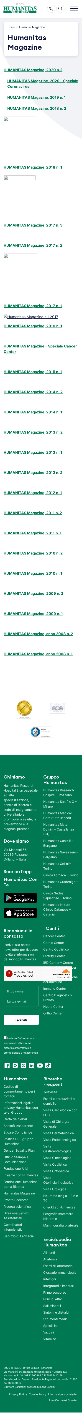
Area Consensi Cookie (63, 1400)
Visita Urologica (54, 1189)
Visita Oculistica (55, 1164)
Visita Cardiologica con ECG (60, 1112)
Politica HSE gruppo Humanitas (18, 1141)
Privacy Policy (18, 1394)
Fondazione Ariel (16, 1168)
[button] (74, 9)
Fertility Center (54, 956)
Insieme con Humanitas (21, 1175)
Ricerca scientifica (17, 1206)
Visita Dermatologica (58, 1133)
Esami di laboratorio (57, 1266)
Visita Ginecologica (57, 1158)
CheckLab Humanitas (59, 1207)
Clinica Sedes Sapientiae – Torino (57, 895)
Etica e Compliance (18, 1132)
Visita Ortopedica (56, 1171)
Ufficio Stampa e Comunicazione (16, 1159)
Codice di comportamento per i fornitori (19, 1091)
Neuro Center (53, 1006)
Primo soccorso (54, 1292)
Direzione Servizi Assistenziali (16, 1215)
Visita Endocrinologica (59, 1140)
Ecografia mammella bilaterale (58, 1216)
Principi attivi (52, 1299)
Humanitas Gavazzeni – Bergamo (60, 854)
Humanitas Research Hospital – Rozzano (58, 792)
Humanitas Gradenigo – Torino (60, 884)
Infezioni (49, 1279)
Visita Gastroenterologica (57, 1148)
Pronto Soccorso (16, 1200)
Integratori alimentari (58, 1286)
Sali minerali (52, 1306)
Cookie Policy (37, 1394)
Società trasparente (18, 1126)
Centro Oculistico (56, 949)
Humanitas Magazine (19, 1193)
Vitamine (49, 1339)
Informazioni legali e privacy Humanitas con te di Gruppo (21, 1107)
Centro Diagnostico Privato (57, 997)
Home (11, 27)
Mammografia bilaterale (60, 1225)
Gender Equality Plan (19, 1150)
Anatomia (50, 1259)
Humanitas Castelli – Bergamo (58, 843)
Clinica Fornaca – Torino (60, 875)
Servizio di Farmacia (19, 1236)
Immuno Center (54, 988)
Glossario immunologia (59, 1272)
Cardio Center (53, 943)
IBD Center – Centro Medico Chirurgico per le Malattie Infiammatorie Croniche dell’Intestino (60, 972)
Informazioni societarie (62, 1394)
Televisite (50, 1092)
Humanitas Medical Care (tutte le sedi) (57, 815)
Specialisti (50, 1326)
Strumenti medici (55, 1319)
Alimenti (49, 1252)
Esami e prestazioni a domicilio (59, 1101)
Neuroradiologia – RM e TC (60, 1198)
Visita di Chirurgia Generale (56, 1124)
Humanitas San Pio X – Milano (60, 804)
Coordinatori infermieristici (13, 1227)
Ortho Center (53, 1013)
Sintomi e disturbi (56, 1312)
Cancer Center (54, 936)
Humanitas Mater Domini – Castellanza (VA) (58, 829)
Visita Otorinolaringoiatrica (58, 1180)
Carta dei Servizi (16, 1119)
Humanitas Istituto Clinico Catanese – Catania (57, 909)
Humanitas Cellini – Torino (57, 866)
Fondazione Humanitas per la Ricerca (20, 1184)
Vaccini (48, 1332)
